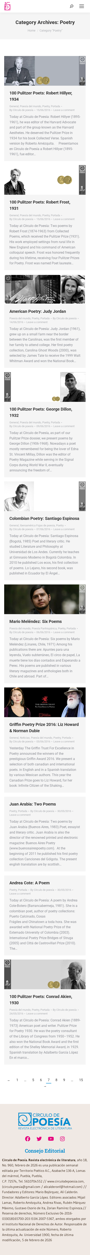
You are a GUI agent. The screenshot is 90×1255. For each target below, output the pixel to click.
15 (81, 1080)
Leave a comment (64, 110)
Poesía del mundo (30, 106)
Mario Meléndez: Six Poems (35, 621)
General (14, 106)
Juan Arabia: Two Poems (32, 804)
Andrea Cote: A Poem (29, 882)
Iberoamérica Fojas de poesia (37, 525)
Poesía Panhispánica (44, 628)
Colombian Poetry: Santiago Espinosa (44, 518)
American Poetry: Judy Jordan (37, 311)
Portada (55, 106)
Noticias (25, 737)
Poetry (46, 106)
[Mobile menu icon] (81, 6)
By (21, 110)
